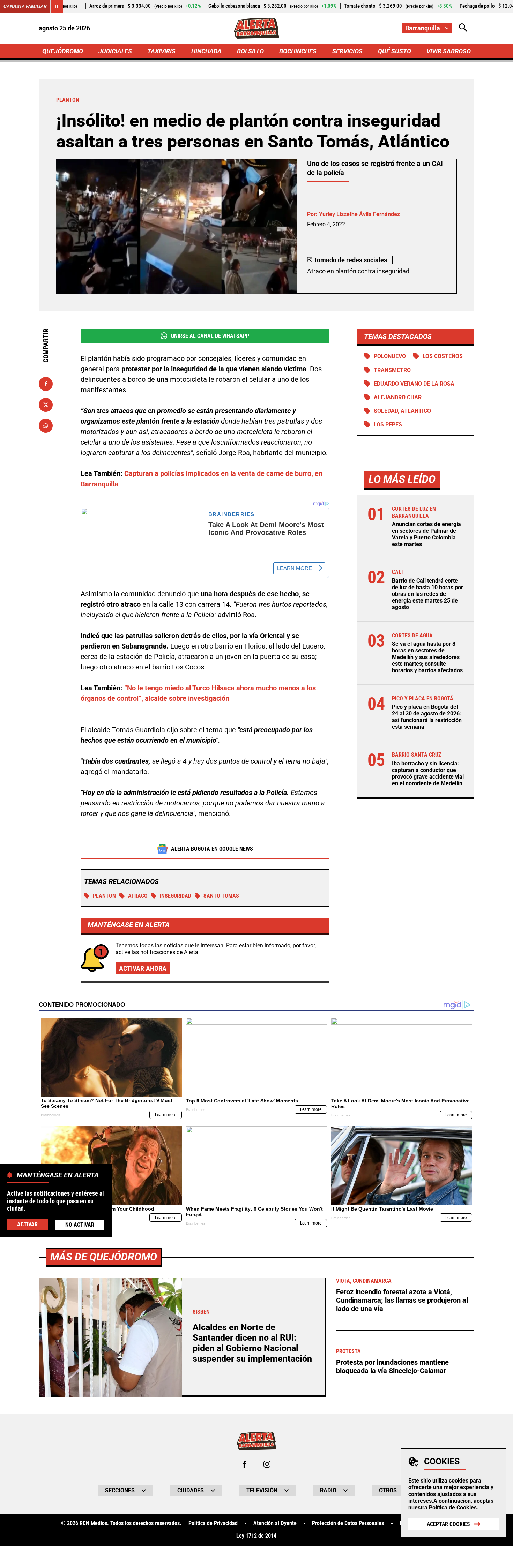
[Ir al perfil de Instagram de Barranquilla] (266, 1464)
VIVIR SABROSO (448, 51)
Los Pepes (388, 424)
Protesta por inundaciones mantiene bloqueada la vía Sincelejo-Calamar (392, 1366)
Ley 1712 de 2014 (256, 1536)
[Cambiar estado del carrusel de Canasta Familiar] (56, 6)
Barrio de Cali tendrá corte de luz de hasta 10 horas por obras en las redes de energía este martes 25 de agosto (427, 594)
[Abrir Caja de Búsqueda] (463, 28)
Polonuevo (390, 356)
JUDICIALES (115, 51)
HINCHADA (206, 51)
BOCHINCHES (298, 51)
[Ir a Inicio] (256, 28)
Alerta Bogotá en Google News (212, 849)
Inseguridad (175, 896)
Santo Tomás (221, 896)
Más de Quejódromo (103, 1257)
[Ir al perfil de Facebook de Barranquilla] (244, 1464)
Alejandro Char (398, 397)
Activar (27, 1224)
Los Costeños (443, 356)
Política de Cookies (453, 1507)
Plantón (104, 896)
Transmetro (392, 370)
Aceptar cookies (448, 1524)
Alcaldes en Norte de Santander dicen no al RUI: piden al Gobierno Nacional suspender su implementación (252, 1343)
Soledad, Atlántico (402, 411)
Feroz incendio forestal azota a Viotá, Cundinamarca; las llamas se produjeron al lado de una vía (402, 1300)
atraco (138, 896)
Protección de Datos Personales (348, 1523)
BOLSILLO (250, 51)
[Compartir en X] (46, 405)
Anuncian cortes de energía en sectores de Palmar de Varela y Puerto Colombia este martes (426, 534)
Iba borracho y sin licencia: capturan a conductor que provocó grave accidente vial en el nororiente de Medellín (428, 773)
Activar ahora (142, 968)
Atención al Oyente (275, 1523)
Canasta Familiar (25, 6)
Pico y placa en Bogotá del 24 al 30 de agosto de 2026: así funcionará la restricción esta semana (427, 717)
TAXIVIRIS (161, 51)
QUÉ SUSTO (394, 51)
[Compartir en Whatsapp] (46, 426)
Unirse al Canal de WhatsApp (210, 336)
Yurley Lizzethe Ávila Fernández (359, 214)
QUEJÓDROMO (62, 51)
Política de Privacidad (213, 1523)
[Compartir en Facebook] (46, 384)
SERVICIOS (347, 51)
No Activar (79, 1224)
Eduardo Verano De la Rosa (414, 383)
